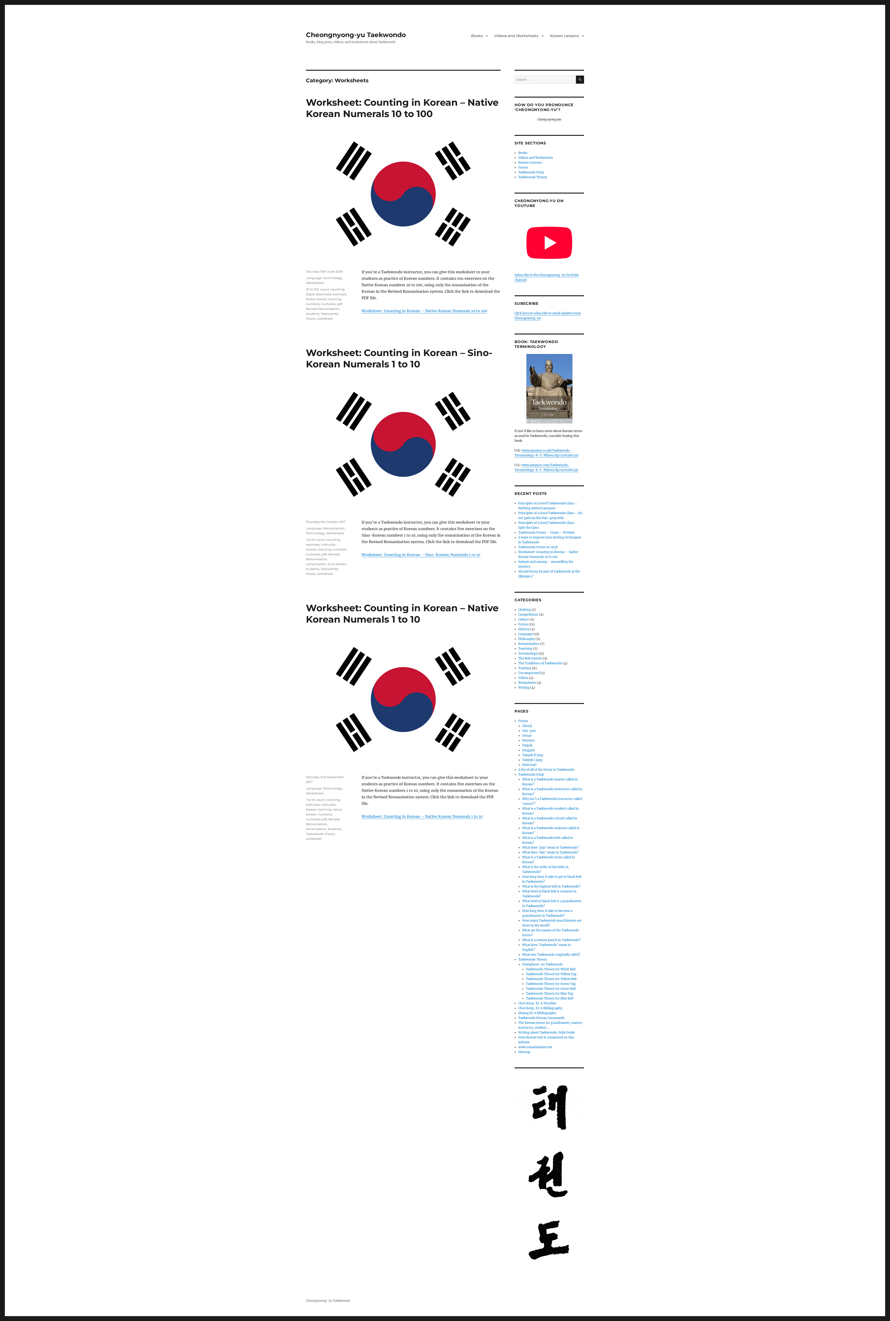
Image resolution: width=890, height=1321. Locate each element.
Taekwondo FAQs (531, 172)
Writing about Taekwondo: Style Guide (546, 1033)
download (323, 294)
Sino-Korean (337, 564)
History (523, 629)
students (312, 313)
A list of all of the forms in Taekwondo (546, 770)
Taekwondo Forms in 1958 (538, 547)
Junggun (528, 750)
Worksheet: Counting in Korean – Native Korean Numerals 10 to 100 (402, 108)
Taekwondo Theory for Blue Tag (549, 994)
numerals (328, 304)
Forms (523, 167)
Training (524, 668)
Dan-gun (529, 731)
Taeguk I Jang (532, 760)
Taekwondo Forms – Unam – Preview (546, 533)
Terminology (332, 278)
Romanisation (333, 528)
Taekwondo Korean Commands (541, 1018)
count (324, 289)
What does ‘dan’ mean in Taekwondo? (550, 852)
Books (477, 36)
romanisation (316, 564)
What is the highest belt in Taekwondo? (551, 886)
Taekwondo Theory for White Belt (551, 969)
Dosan (527, 736)
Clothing (524, 610)
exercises (339, 294)
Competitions (528, 615)
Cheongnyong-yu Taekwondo (356, 35)
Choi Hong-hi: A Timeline (537, 1003)
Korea (310, 299)
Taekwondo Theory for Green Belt (551, 989)
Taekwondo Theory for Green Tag (551, 984)
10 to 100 (312, 289)
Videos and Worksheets (516, 36)
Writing (524, 688)
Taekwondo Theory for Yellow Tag (551, 974)
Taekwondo (329, 313)
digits (310, 294)
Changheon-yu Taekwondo (542, 964)
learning (334, 299)
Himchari (529, 765)
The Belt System (530, 658)
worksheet (325, 318)
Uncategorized (529, 673)
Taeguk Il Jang (532, 755)
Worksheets (315, 283)
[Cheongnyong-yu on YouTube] (549, 243)
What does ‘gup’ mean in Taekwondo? (550, 848)
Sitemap (524, 1052)
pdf (339, 304)
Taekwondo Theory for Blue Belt (549, 998)
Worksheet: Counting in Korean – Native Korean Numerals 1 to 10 (402, 613)
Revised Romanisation (323, 309)
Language (314, 278)
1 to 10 (310, 539)
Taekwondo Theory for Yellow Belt (551, 979)
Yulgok (527, 745)
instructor (328, 544)
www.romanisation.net (535, 1047)
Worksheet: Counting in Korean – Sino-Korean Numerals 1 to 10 (399, 358)
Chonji (527, 726)
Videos (523, 678)
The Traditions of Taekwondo (540, 663)
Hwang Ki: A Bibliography (537, 1013)
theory (311, 318)
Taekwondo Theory (532, 177)
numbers (313, 304)
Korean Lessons (564, 36)
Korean (321, 299)
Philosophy (526, 639)
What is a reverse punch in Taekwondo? (551, 940)
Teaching (525, 649)
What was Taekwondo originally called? (551, 955)
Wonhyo (528, 740)
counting (337, 289)
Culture (523, 619)
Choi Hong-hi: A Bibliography (540, 1008)
